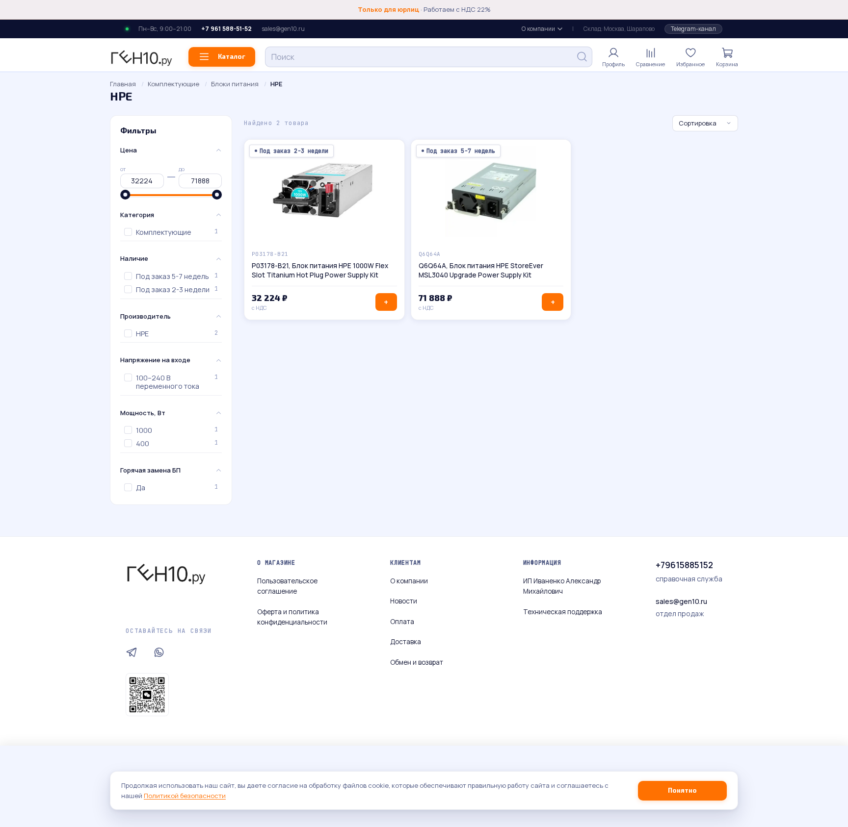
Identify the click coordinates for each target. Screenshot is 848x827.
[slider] (125, 194)
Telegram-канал (693, 29)
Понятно (682, 790)
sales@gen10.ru (283, 29)
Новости (403, 601)
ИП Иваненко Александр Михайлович (562, 586)
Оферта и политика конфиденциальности (292, 617)
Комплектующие (173, 83)
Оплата (402, 621)
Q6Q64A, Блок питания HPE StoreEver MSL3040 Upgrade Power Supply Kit (481, 270)
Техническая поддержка (562, 611)
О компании (538, 29)
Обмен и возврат (416, 662)
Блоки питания (235, 83)
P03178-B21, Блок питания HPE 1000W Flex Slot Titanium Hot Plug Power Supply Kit (320, 270)
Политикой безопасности (185, 795)
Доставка (405, 641)
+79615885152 (684, 565)
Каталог (231, 56)
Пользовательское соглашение (287, 586)
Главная (123, 83)
